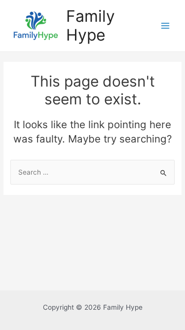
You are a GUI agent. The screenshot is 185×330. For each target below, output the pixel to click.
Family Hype (90, 25)
